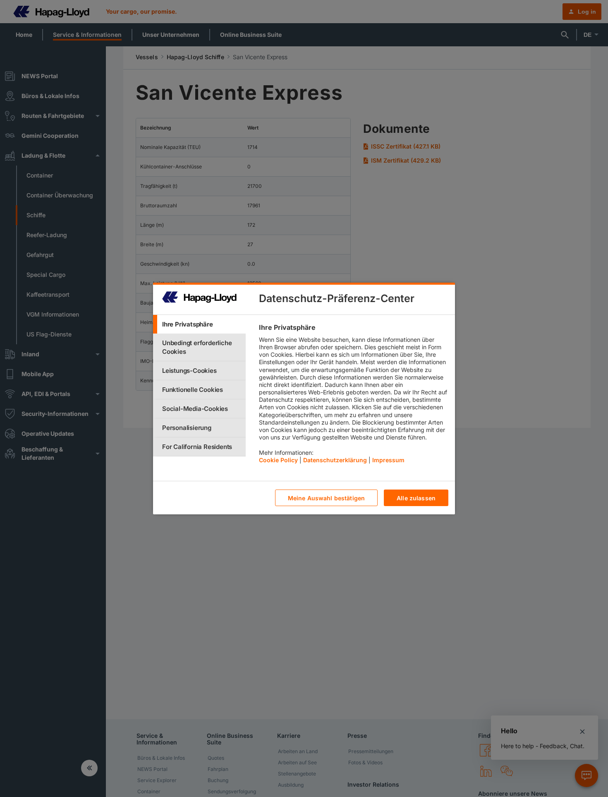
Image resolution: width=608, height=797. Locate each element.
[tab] (199, 324)
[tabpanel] (353, 395)
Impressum (388, 459)
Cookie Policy (278, 459)
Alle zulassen (416, 498)
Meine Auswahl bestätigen (326, 498)
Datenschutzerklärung (335, 459)
